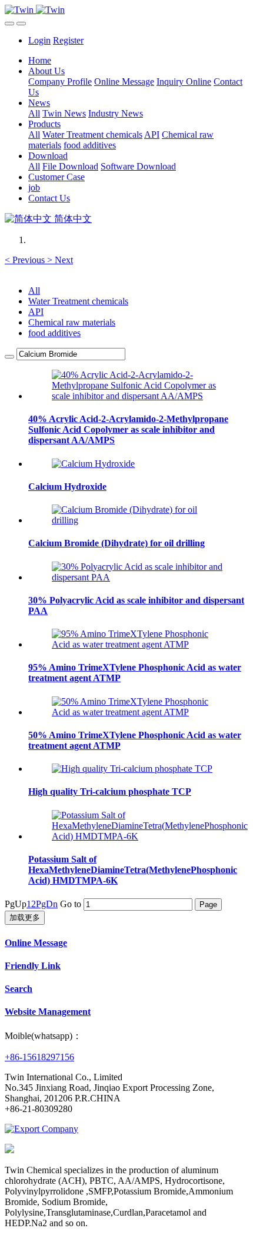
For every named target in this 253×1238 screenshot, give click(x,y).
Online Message (36, 943)
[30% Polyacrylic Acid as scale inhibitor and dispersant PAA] (138, 577)
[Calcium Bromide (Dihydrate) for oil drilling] (138, 520)
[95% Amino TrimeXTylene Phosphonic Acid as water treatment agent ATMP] (138, 644)
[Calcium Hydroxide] (93, 464)
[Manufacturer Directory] (41, 1129)
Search (18, 989)
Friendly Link (33, 966)
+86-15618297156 (39, 1057)
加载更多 (24, 917)
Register (68, 40)
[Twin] (126, 10)
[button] (26, 260)
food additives (54, 333)
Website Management (48, 1012)
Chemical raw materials (71, 322)
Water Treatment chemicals (78, 301)
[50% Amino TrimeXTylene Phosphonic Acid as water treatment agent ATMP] (138, 712)
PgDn (47, 904)
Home (39, 60)
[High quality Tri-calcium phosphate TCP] (132, 769)
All (34, 113)
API (36, 312)
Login (39, 40)
